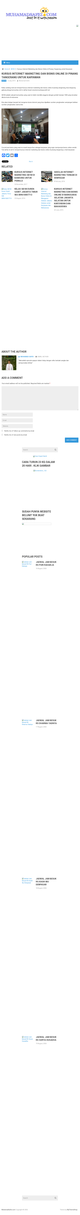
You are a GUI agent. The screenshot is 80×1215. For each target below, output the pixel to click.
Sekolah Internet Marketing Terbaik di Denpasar (65, 175)
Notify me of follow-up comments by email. (19, 431)
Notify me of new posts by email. (15, 435)
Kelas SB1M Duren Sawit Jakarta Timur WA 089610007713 (26, 192)
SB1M (13, 69)
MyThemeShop (72, 1210)
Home (6, 69)
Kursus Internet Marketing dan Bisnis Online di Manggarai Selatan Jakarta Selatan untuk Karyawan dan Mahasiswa (66, 198)
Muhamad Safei (24, 81)
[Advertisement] (40, 44)
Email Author (43, 357)
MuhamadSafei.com (8, 1210)
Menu (8, 63)
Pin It (30, 162)
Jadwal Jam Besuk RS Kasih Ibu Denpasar (46, 881)
